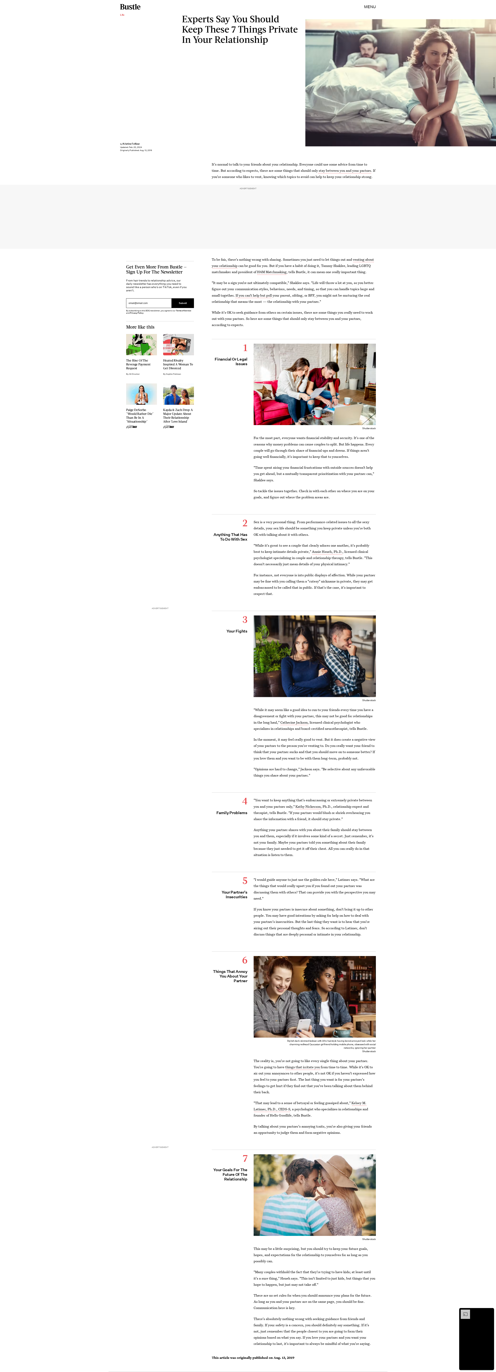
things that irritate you (303, 1067)
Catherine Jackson (294, 722)
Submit (183, 303)
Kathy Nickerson (308, 806)
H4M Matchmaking (272, 272)
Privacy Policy (137, 313)
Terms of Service (183, 310)
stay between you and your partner (344, 170)
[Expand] (463, 1311)
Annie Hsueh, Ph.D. (327, 551)
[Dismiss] (490, 1311)
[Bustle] (130, 7)
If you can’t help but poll (254, 295)
